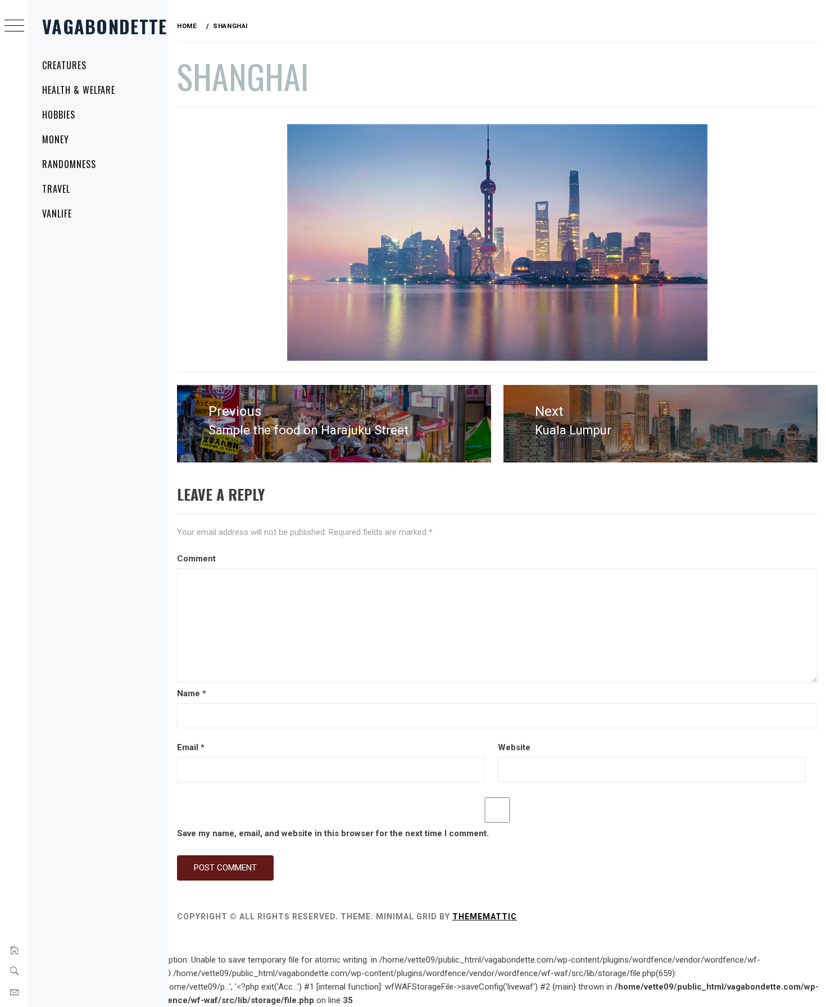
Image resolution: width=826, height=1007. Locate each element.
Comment (196, 559)
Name (191, 693)
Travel (56, 189)
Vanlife (57, 213)
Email (191, 747)
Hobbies (58, 114)
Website (514, 747)
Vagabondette (104, 26)
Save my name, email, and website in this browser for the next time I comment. (333, 833)
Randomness (69, 164)
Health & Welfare (78, 90)
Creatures (64, 65)
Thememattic (484, 916)
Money (55, 139)
